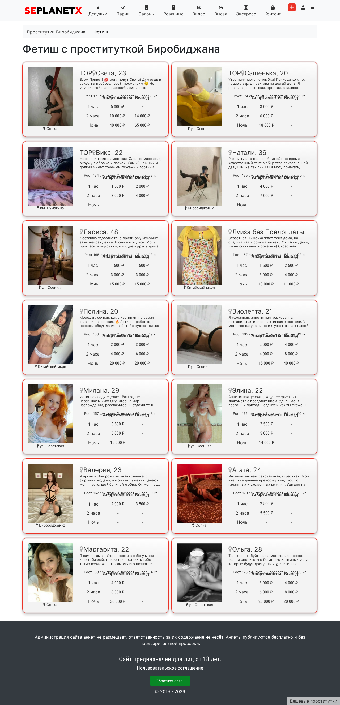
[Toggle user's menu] (303, 7)
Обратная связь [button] (170, 680)
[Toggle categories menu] (312, 7)
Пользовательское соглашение (170, 668)
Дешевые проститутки (313, 701)
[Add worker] (292, 7)
